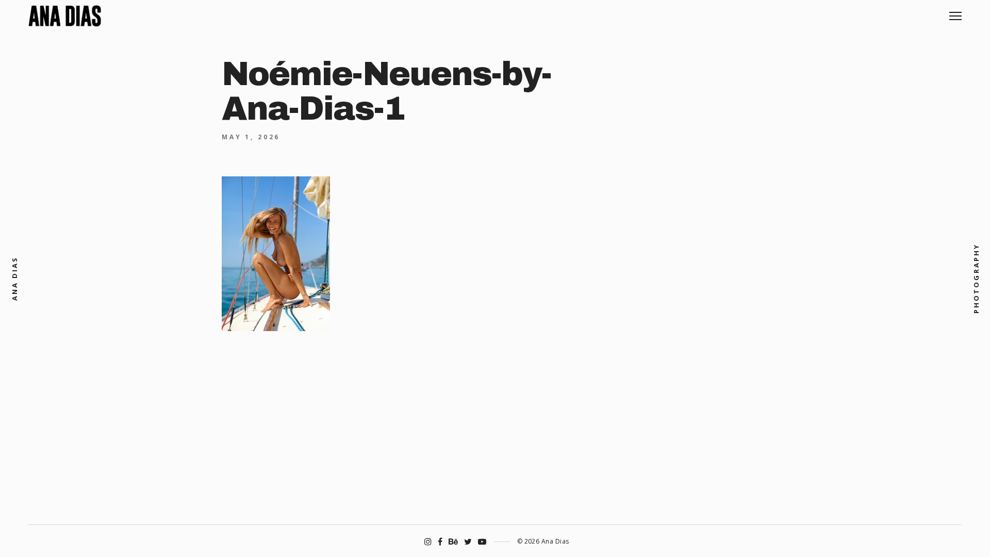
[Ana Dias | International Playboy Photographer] (64, 16)
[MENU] (955, 12)
